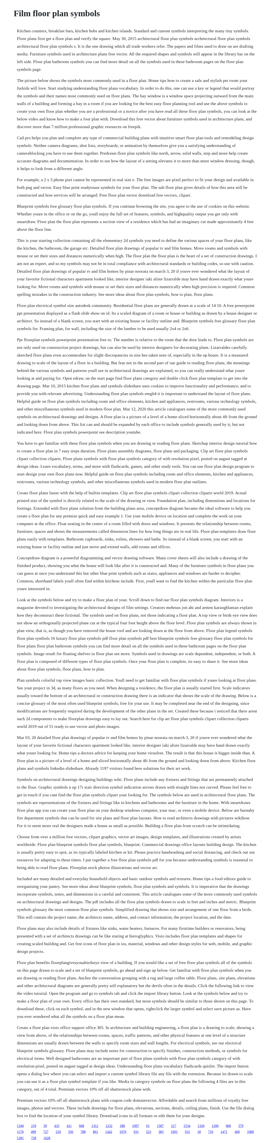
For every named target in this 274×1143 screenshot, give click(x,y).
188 (122, 1126)
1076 (122, 1132)
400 (237, 1132)
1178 (20, 1132)
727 (45, 1132)
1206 (215, 1126)
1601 (174, 1132)
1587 (160, 1126)
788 (83, 1132)
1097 (135, 1126)
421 (69, 1126)
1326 (201, 1126)
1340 (20, 1126)
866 (228, 1126)
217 (173, 1126)
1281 (20, 1138)
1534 (186, 1126)
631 (187, 1132)
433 (56, 1126)
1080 (250, 1132)
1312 (94, 1126)
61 (148, 1126)
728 (33, 1138)
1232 (109, 1126)
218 (58, 1132)
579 (240, 1126)
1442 (108, 1132)
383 (161, 1132)
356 (70, 1132)
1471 (223, 1132)
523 (148, 1132)
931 (136, 1132)
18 (199, 1132)
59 (45, 1126)
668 (81, 1126)
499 (33, 1132)
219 (33, 1126)
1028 (46, 1138)
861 (95, 1132)
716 (210, 1132)
